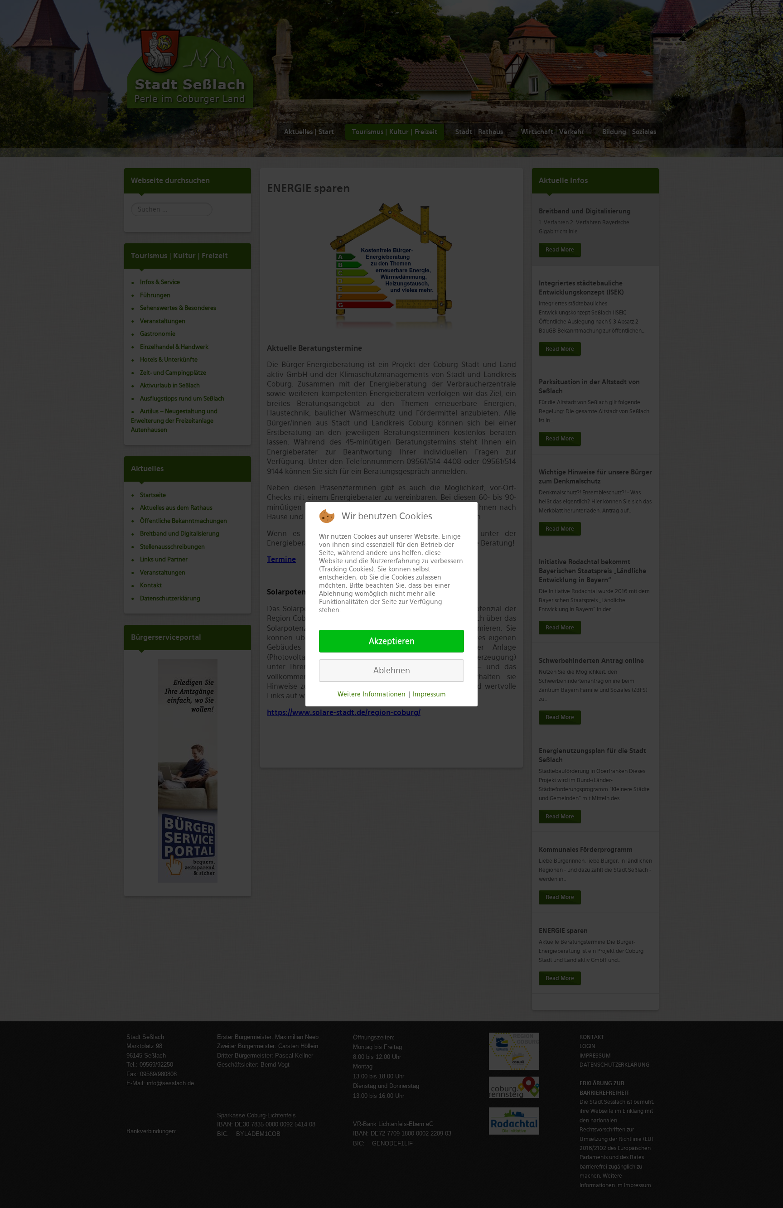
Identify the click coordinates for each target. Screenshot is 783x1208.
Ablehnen (391, 670)
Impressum (429, 694)
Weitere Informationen (372, 694)
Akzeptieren (392, 641)
